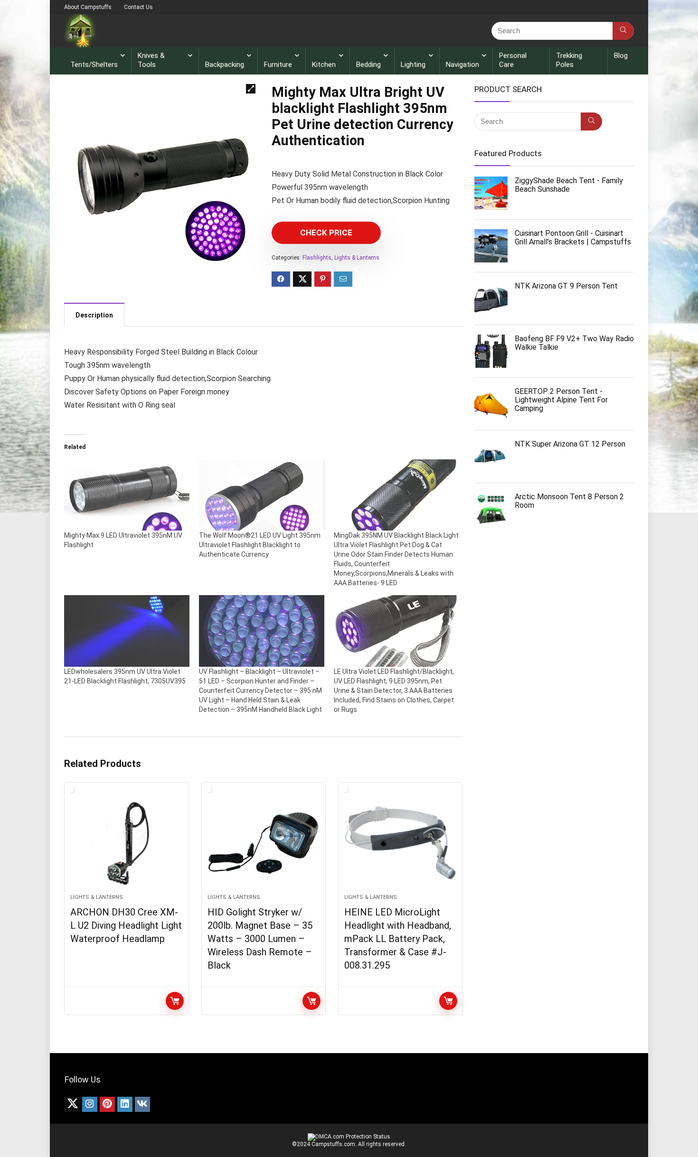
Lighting (413, 64)
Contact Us (138, 7)
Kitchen (324, 64)
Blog (621, 55)
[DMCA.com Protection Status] (349, 1136)
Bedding (368, 64)
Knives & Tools (151, 60)
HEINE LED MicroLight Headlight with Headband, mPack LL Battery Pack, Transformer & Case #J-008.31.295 (397, 938)
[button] (250, 88)
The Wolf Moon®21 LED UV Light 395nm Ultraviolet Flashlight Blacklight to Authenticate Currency (260, 545)
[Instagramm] (89, 1104)
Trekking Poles (569, 60)
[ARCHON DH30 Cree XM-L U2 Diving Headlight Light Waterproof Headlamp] (126, 843)
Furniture (278, 64)
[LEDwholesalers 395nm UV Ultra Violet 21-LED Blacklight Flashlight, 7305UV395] (126, 631)
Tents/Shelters (94, 64)
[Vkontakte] (142, 1104)
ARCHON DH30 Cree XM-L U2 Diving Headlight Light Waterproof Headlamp (126, 925)
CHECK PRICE (326, 232)
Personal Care (513, 60)
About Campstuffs (88, 7)
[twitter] (72, 1104)
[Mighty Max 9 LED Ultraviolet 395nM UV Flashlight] (126, 495)
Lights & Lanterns (356, 257)
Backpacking (224, 64)
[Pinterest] (107, 1104)
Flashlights (316, 257)
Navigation (462, 64)
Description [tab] (94, 315)
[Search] (623, 31)
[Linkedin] (124, 1104)
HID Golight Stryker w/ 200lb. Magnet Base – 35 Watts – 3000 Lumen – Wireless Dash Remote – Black (260, 938)
